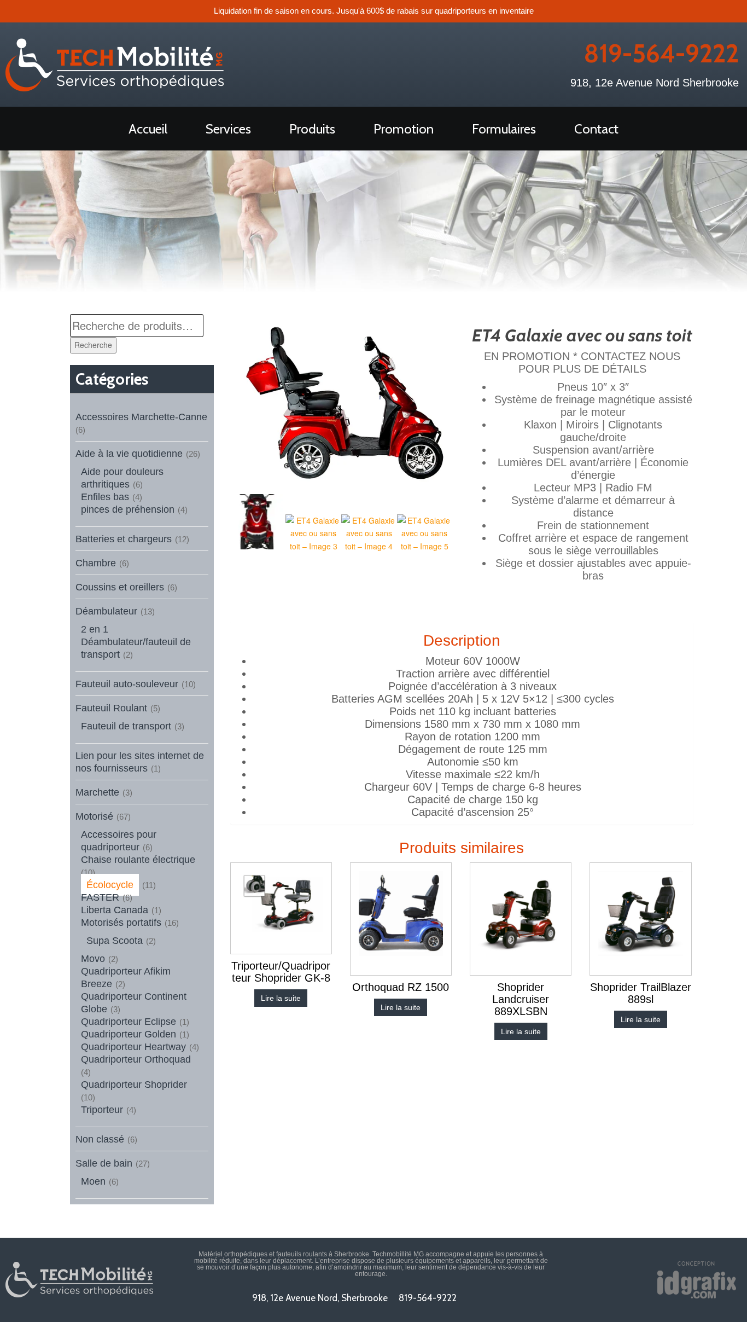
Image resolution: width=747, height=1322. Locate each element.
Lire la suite (281, 998)
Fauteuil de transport (126, 726)
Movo (93, 958)
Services (228, 129)
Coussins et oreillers (119, 587)
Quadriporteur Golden (128, 1034)
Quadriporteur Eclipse (128, 1021)
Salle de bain (103, 1163)
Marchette (97, 792)
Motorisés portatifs (121, 922)
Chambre (95, 563)
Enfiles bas (105, 496)
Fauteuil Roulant (111, 708)
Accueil (148, 129)
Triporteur (102, 1109)
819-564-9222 (661, 53)
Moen (93, 1181)
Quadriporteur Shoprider (134, 1084)
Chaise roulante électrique (138, 859)
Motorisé (94, 816)
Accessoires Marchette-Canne (141, 416)
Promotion (404, 129)
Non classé (99, 1139)
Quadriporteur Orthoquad (136, 1059)
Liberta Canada (114, 909)
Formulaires (504, 129)
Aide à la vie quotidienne (129, 453)
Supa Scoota (114, 940)
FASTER (100, 897)
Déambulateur (106, 611)
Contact (596, 129)
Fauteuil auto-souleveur (126, 684)
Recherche (93, 344)
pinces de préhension (127, 509)
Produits (312, 129)
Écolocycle (109, 884)
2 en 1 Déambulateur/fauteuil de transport (136, 642)
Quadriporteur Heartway (133, 1046)
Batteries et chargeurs (123, 539)
